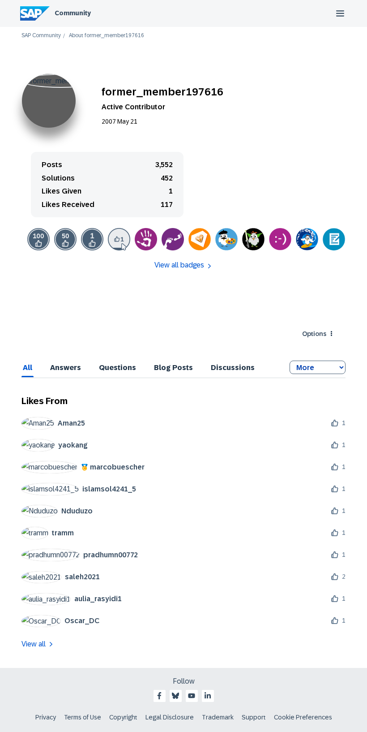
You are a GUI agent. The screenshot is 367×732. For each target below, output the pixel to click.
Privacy (45, 717)
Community (73, 13)
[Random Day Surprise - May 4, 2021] (253, 239)
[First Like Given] (119, 239)
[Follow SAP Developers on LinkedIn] (207, 695)
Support (254, 717)
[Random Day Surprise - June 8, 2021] (307, 239)
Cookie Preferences (303, 717)
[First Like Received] (92, 239)
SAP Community (41, 36)
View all (33, 644)
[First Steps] (173, 239)
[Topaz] (199, 239)
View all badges (179, 265)
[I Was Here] (146, 239)
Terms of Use (82, 717)
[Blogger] (334, 239)
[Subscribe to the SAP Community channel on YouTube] (191, 695)
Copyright (123, 717)
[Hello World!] (280, 239)
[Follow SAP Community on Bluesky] (175, 695)
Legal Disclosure (169, 717)
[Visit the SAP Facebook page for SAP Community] (159, 695)
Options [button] (314, 333)
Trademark (218, 717)
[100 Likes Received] (38, 239)
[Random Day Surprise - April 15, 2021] (226, 239)
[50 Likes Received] (65, 239)
